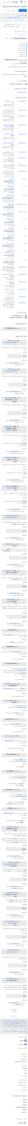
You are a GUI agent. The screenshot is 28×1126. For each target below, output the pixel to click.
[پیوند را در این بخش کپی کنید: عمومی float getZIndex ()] (15, 756)
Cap (9, 165)
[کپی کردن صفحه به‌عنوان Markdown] (6, 38)
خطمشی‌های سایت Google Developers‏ (15, 1025)
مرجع (24, 28)
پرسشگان (25, 1056)
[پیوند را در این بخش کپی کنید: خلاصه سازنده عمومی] (12, 89)
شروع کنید (22, 10)
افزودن (12, 110)
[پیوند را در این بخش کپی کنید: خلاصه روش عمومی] (13, 97)
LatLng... (7, 101)
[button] (18, 84)
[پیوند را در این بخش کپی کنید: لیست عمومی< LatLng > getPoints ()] (9, 702)
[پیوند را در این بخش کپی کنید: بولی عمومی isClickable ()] (15, 773)
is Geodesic (11, 250)
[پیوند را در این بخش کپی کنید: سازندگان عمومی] (13, 324)
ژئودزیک (12, 171)
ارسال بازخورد (22, 35)
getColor (12, 178)
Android (24, 7)
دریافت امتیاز (11, 211)
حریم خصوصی (20, 1118)
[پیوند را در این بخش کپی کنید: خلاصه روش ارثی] (15, 312)
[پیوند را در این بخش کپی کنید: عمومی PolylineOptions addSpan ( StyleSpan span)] (11, 461)
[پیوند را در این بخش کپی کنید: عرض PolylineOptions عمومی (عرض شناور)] (15, 954)
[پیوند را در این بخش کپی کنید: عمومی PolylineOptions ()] (15, 330)
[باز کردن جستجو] (10, 2)
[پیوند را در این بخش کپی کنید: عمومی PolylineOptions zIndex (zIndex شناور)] (15, 982)
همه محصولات (24, 1112)
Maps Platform (19, 2)
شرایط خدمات (24, 1090)
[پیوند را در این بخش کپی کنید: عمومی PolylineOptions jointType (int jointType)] (11, 830)
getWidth (12, 228)
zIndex (12, 302)
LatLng (6, 110)
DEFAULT (16, 842)
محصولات (18, 24)
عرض (13, 296)
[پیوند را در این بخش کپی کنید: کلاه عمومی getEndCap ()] (15, 648)
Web (26, 1073)
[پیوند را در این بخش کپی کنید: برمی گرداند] (20, 360)
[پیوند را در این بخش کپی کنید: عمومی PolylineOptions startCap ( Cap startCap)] (12, 896)
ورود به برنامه (5, 1)
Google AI (24, 1109)
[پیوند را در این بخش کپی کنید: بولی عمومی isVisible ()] (15, 810)
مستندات (23, 26)
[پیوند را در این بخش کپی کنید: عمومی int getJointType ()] (15, 665)
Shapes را (5, 74)
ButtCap (15, 579)
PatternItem (19, 204)
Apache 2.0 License (14, 1023)
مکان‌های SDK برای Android (21, 1061)
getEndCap (11, 186)
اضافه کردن (11, 101)
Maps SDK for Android (11, 7)
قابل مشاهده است (10, 259)
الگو (13, 274)
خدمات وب (24, 1075)
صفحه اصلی (24, 24)
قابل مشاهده (11, 289)
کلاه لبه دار (24, 186)
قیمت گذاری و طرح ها (22, 1082)
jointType (4, 267)
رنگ (13, 158)
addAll (3, 116)
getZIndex (11, 235)
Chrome (25, 1102)
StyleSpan (7, 126)
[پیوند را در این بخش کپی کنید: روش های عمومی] (12, 336)
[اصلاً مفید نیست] (15, 31)
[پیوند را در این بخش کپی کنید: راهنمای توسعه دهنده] (13, 71)
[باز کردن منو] (24, 2)
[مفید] (18, 31)
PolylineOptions (22, 92)
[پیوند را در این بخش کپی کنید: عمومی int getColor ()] (15, 632)
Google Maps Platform (9, 24)
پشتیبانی (25, 1087)
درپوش (7, 282)
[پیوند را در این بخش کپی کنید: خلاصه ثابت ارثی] (15, 81)
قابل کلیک (12, 152)
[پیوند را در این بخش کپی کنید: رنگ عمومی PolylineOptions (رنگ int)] (10, 546)
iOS (26, 1070)
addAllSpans (6, 125)
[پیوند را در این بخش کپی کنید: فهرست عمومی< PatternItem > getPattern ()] (6, 686)
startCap (12, 282)
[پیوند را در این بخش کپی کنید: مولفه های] (21, 352)
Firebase (25, 1104)
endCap (5, 165)
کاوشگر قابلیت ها (23, 1059)
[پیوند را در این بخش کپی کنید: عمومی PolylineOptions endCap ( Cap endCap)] (15, 575)
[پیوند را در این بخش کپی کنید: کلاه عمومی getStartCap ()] (15, 721)
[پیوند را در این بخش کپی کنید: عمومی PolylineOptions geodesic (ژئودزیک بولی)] (12, 603)
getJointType (10, 195)
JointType (23, 674)
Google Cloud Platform (21, 1107)
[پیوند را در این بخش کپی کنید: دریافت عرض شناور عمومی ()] (15, 738)
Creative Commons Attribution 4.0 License (15, 1022)
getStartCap (11, 219)
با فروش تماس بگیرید (11, 10)
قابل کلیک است (11, 243)
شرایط (25, 1118)
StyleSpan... (11, 143)
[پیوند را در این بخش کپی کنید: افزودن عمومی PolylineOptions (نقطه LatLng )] (14, 373)
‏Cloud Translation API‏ (14, 17)
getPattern (11, 204)
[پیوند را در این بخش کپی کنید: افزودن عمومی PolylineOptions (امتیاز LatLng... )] (13, 344)
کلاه (18, 646)
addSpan (6, 134)
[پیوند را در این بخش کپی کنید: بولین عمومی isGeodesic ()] (15, 791)
